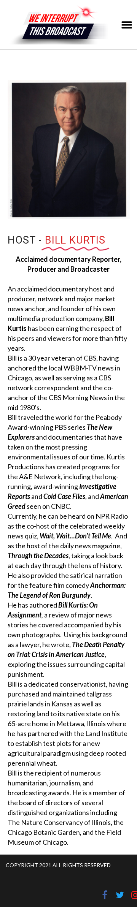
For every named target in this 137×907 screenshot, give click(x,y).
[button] (126, 24)
